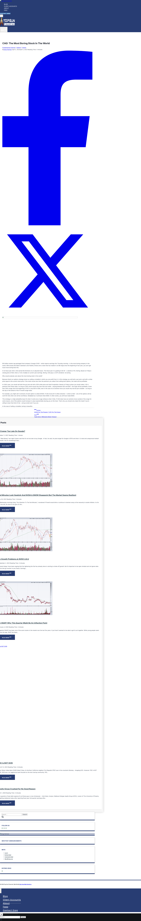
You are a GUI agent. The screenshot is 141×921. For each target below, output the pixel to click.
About (6, 8)
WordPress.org (9, 859)
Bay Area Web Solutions (26, 884)
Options (19, 47)
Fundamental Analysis (8, 47)
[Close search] (1, 914)
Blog (6, 4)
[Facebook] (47, 225)
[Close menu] (0, 890)
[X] (47, 315)
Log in (6, 853)
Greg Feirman (8, 49)
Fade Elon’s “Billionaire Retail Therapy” (45, 416)
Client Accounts (10, 6)
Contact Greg (5, 13)
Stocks (24, 47)
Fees (5, 10)
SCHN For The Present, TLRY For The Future (47, 411)
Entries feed (8, 855)
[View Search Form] (1, 15)
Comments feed (9, 857)
